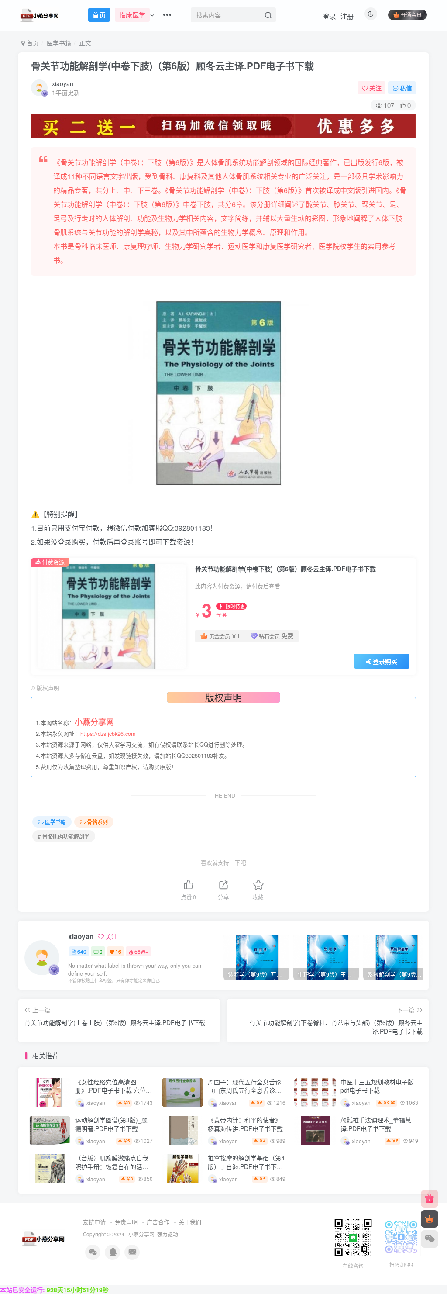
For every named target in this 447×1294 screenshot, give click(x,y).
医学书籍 (59, 42)
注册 (347, 16)
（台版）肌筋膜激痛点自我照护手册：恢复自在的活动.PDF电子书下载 (111, 1166)
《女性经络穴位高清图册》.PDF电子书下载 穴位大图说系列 (113, 1090)
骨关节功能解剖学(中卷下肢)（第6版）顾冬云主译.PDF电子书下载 (172, 65)
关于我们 (190, 1222)
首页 (32, 42)
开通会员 (411, 14)
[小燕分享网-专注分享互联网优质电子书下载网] (43, 1237)
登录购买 (385, 661)
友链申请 (94, 1222)
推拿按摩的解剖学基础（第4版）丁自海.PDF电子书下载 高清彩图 (246, 1166)
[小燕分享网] (429, 1199)
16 (118, 951)
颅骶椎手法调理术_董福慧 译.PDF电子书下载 (375, 1124)
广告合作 (158, 1222)
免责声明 (126, 1222)
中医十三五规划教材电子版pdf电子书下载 (377, 1086)
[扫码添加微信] (429, 1239)
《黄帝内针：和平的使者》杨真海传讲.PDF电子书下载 (245, 1124)
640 (81, 951)
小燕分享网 (141, 1234)
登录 (329, 16)
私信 (406, 87)
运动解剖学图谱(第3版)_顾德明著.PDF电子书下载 (111, 1124)
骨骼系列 (97, 821)
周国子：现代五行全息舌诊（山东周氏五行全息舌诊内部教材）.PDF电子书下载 (244, 1090)
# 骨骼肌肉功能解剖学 (63, 836)
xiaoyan (62, 83)
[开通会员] (429, 1219)
